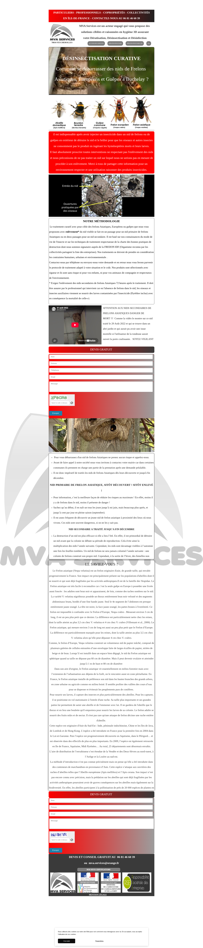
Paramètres (99, 941)
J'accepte (66, 941)
